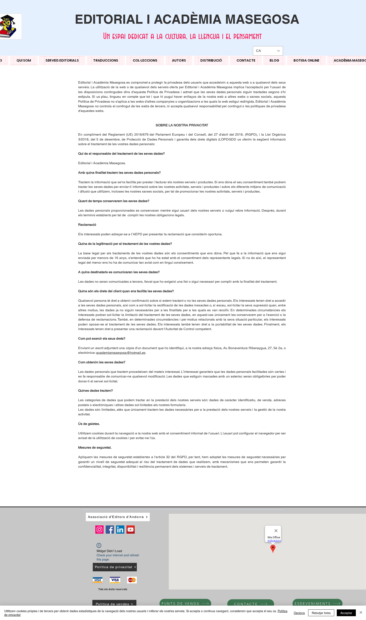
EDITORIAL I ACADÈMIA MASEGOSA (187, 19)
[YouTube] (130, 529)
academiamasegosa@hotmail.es (121, 353)
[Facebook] (110, 529)
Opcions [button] (299, 613)
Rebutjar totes (321, 613)
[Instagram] (99, 529)
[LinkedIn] (120, 529)
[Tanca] (360, 613)
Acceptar (346, 613)
